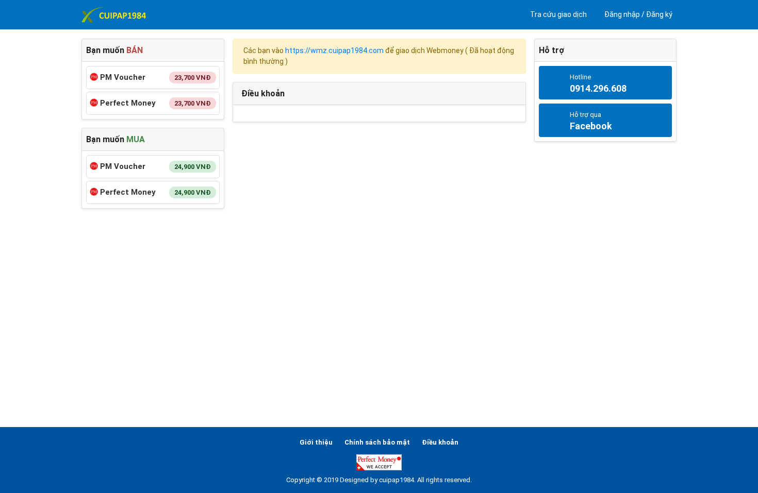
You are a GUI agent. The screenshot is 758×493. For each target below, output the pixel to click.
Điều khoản (440, 442)
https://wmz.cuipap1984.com (334, 50)
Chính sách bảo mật (377, 442)
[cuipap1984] (113, 14)
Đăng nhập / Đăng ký (637, 14)
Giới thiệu (316, 442)
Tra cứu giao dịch (558, 14)
